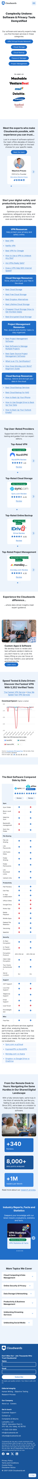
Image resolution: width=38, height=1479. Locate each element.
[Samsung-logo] (19, 101)
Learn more (11, 665)
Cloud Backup (19, 53)
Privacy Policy (7, 1461)
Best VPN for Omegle (14, 251)
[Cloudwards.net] (9, 3)
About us (5, 1404)
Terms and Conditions (10, 1463)
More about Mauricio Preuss (19, 177)
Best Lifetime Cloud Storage (17, 304)
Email (4, 1368)
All (11, 754)
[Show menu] (34, 3)
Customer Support (9, 1413)
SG (26, 754)
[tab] (11, 186)
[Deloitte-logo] (19, 94)
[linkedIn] (17, 1454)
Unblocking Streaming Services (13, 1313)
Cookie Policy (7, 1465)
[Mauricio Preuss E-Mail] (14, 180)
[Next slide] (33, 172)
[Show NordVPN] (8, 740)
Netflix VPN (10, 246)
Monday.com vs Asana (15, 1054)
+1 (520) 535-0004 (9, 1430)
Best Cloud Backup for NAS (17, 392)
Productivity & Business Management (14, 1303)
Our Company (7, 1400)
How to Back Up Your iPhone (17, 397)
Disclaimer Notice (8, 1467)
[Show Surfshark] (21, 740)
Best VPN (9, 241)
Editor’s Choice (31, 789)
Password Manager (19, 58)
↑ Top (32, 1475)
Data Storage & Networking (15, 1294)
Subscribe (19, 1377)
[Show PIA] (19, 744)
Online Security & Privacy (15, 1286)
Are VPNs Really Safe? (14, 263)
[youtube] (7, 1454)
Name (4, 1361)
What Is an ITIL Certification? (18, 361)
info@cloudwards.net (10, 1433)
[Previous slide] (4, 172)
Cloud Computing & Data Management (14, 1276)
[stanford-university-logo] (19, 107)
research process (28, 1190)
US (14, 754)
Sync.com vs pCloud (14, 1044)
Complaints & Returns (10, 1419)
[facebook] (3, 1454)
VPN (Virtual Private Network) (19, 41)
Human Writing (7, 1391)
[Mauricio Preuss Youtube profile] (21, 180)
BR (21, 754)
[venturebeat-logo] (19, 84)
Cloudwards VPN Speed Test (14, 751)
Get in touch (7, 1409)
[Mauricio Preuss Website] (17, 180)
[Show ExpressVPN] (9, 744)
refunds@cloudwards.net (11, 1436)
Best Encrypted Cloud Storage (18, 317)
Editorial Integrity (9, 1388)
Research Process (9, 1395)
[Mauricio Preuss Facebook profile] (19, 180)
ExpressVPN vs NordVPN (16, 1049)
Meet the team (19, 152)
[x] (12, 1454)
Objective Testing (21, 1391)
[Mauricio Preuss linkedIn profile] (24, 180)
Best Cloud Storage (13, 289)
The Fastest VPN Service (14, 692)
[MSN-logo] (19, 90)
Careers (13, 1404)
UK (17, 754)
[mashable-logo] (19, 79)
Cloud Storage (19, 47)
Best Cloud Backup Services (17, 387)
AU (19, 754)
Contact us (6, 1416)
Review (19, 467)
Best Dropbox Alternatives (16, 299)
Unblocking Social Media (14, 1323)
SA (24, 754)
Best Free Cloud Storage (15, 294)
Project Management (19, 64)
